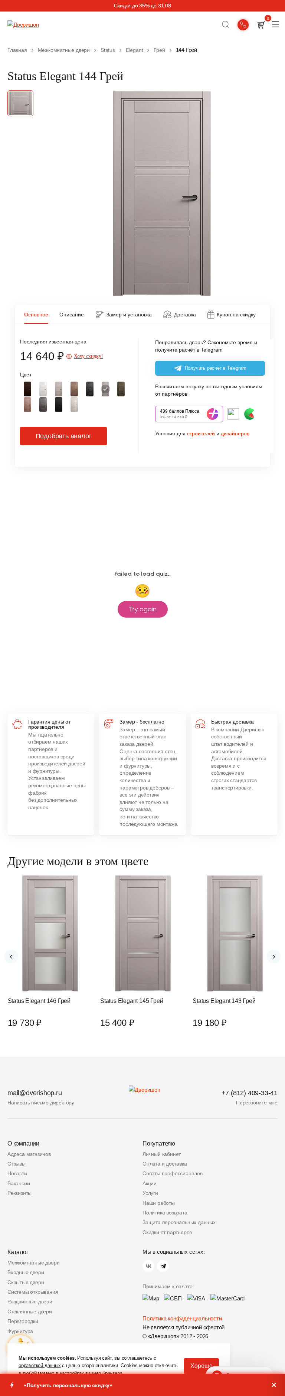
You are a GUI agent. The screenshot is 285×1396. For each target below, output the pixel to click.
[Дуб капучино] (27, 404)
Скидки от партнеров (167, 1232)
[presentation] (11, 957)
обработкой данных (40, 1365)
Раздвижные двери (29, 1301)
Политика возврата (164, 1213)
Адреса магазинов (29, 1154)
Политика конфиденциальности (182, 1318)
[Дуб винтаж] (121, 389)
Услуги (150, 1193)
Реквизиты (19, 1193)
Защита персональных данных (179, 1222)
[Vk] (148, 1266)
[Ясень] (74, 404)
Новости (17, 1173)
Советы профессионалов (172, 1173)
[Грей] (105, 389)
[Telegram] (163, 1266)
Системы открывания (32, 1292)
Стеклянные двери (29, 1311)
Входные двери (25, 1272)
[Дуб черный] (58, 404)
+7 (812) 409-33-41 (250, 1093)
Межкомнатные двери (33, 1263)
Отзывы (16, 1164)
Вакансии (18, 1183)
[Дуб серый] (58, 389)
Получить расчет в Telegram (215, 368)
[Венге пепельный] (89, 389)
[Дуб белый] (43, 389)
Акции (149, 1183)
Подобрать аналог (64, 436)
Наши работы (158, 1203)
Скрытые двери (25, 1282)
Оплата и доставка (164, 1164)
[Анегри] (74, 389)
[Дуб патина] (43, 404)
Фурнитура (20, 1331)
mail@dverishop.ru (34, 1093)
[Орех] (27, 389)
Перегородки (22, 1321)
